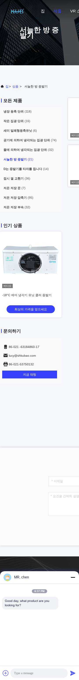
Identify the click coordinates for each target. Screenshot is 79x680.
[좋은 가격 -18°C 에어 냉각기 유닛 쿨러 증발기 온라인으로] (30, 260)
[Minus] (72, 577)
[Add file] (6, 673)
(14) (26, 169)
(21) (18, 159)
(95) (18, 197)
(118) (18, 111)
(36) (17, 178)
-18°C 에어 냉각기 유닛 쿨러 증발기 (27, 295)
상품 (15, 86)
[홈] (18, 11)
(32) (29, 149)
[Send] (72, 673)
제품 (57, 11)
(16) (17, 121)
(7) (14, 188)
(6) (20, 130)
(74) (30, 140)
